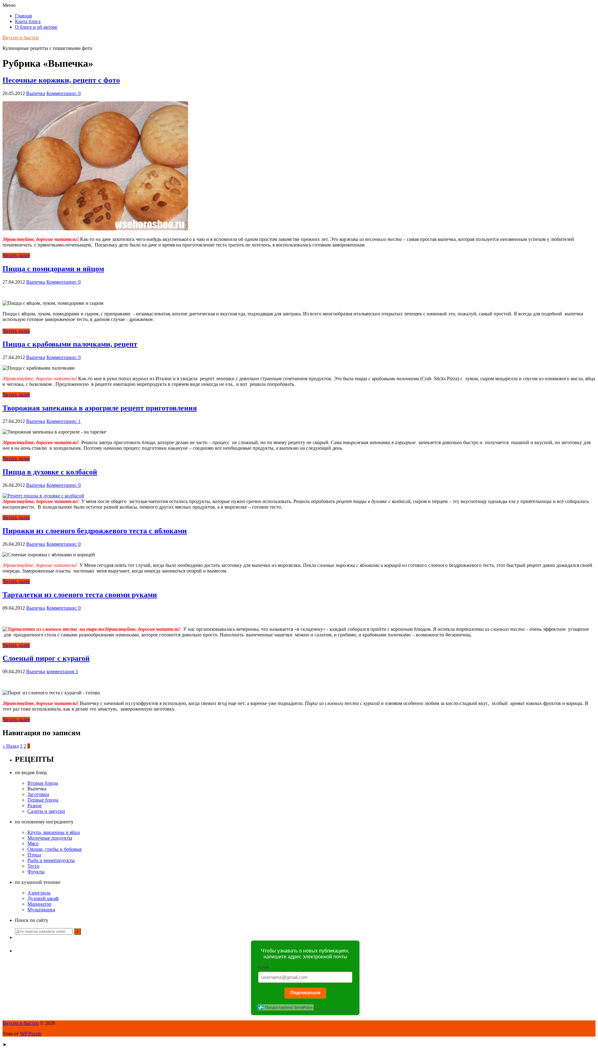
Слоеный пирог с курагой (46, 658)
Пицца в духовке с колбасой (49, 472)
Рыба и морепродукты (51, 860)
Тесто (33, 866)
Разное (34, 805)
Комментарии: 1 (63, 421)
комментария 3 (62, 671)
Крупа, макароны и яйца (53, 832)
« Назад (10, 746)
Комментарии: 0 (63, 93)
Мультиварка (41, 909)
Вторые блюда (42, 783)
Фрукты (36, 871)
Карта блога (27, 21)
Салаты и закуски (46, 811)
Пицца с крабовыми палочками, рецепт (69, 344)
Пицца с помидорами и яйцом (53, 269)
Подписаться (305, 992)
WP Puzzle (30, 1033)
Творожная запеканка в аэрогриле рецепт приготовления (99, 408)
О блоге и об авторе (36, 27)
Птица (34, 854)
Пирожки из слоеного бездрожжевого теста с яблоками (94, 531)
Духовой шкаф (43, 898)
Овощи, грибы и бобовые (54, 849)
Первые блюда (42, 800)
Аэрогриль (38, 892)
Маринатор (39, 904)
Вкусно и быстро (20, 37)
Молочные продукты (49, 838)
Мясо (33, 843)
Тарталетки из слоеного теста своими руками (79, 595)
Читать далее (16, 255)
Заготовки (38, 794)
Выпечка (35, 93)
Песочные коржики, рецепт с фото (61, 80)
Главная (23, 15)
